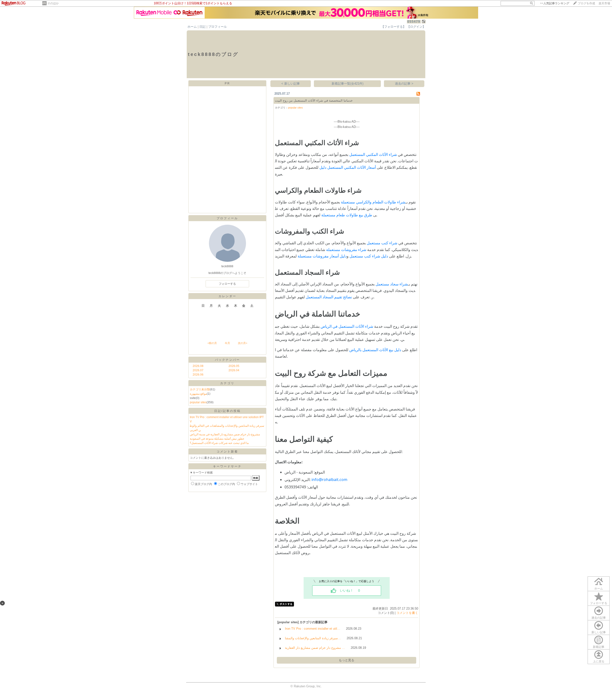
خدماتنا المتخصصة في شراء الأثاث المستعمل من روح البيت (314, 100)
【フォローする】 (393, 26)
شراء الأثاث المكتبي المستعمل (373, 154)
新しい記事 (598, 632)
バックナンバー (227, 359)
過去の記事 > (404, 83)
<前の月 (212, 343)
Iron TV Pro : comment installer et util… (312, 628)
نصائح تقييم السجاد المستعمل (329, 297)
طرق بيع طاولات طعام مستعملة (346, 215)
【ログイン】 (416, 26)
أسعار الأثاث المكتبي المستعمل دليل (347, 167)
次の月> (242, 343)
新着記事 (598, 647)
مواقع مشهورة (198, 393)
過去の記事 (598, 617)
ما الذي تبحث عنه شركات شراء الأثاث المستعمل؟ (219, 443)
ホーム (192, 26)
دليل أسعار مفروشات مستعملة (322, 256)
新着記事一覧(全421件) (347, 83)
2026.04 (234, 370)
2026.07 (198, 370)
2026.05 (234, 366)
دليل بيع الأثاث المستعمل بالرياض (375, 349)
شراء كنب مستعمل (382, 243)
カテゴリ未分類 (200, 389)
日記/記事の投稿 (227, 411)
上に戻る (598, 661)
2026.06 (198, 374)
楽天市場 (604, 3)
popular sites (198, 402)
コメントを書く (407, 613)
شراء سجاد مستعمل (392, 284)
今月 (227, 343)
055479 (413, 21)
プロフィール (217, 26)
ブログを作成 (586, 3)
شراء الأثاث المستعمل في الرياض (347, 326)
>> (554, 3)
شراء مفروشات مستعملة (346, 249)
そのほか (53, 3)
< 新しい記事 (290, 83)
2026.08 (198, 366)
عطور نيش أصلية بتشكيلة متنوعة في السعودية (217, 438)
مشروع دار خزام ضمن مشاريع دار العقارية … (315, 648)
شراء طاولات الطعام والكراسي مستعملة (373, 202)
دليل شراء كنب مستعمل (369, 256)
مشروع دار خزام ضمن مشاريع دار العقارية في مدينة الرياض (225, 434)
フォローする (598, 603)
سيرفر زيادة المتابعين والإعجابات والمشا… (313, 638)
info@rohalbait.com (329, 479)
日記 (202, 26)
